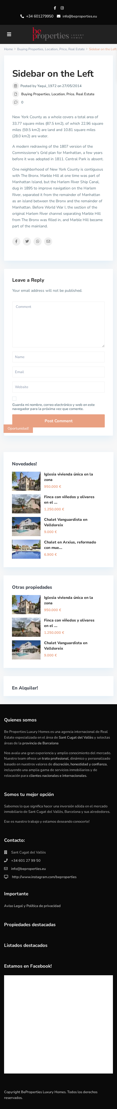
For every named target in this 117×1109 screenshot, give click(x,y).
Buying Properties (35, 94)
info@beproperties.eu (28, 868)
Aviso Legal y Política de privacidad (32, 905)
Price (70, 94)
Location (58, 94)
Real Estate (85, 94)
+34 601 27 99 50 (26, 860)
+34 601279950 (39, 16)
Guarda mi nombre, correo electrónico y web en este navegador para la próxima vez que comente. (53, 407)
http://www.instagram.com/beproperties (43, 877)
